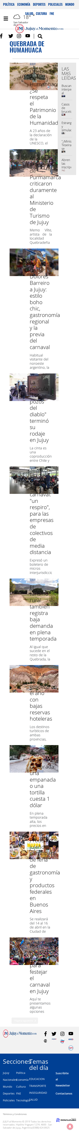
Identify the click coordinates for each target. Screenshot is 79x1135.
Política (9, 4)
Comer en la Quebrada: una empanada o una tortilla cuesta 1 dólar (43, 779)
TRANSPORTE (37, 1086)
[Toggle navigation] (6, 18)
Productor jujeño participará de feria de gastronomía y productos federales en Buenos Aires (45, 876)
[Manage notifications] (70, 1127)
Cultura (34, 375)
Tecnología (23, 1100)
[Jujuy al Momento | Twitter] (10, 36)
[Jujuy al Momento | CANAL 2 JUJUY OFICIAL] (45, 1041)
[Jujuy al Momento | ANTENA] (54, 1041)
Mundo (69, 4)
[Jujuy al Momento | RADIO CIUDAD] (70, 1048)
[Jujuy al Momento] (20, 1036)
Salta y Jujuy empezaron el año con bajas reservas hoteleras (43, 696)
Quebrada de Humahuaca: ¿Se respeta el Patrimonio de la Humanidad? (45, 97)
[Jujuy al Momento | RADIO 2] (70, 1041)
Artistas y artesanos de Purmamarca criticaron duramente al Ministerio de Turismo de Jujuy (45, 190)
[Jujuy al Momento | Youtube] (27, 36)
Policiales (55, 4)
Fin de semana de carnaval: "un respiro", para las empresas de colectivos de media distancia (41, 513)
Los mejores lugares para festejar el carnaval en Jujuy (40, 968)
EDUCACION (37, 1079)
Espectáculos (37, 250)
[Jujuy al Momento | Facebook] (2, 36)
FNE (18, 1093)
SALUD (33, 1099)
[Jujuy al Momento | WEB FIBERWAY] (62, 1041)
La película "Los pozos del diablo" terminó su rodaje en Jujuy (39, 410)
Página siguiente (23, 1020)
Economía (23, 4)
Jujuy (33, 64)
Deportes (39, 4)
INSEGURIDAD (38, 1092)
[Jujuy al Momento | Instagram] (19, 36)
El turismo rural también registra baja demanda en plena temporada (43, 612)
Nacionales (36, 666)
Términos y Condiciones (15, 1114)
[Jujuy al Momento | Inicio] (74, 1060)
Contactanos (64, 1093)
